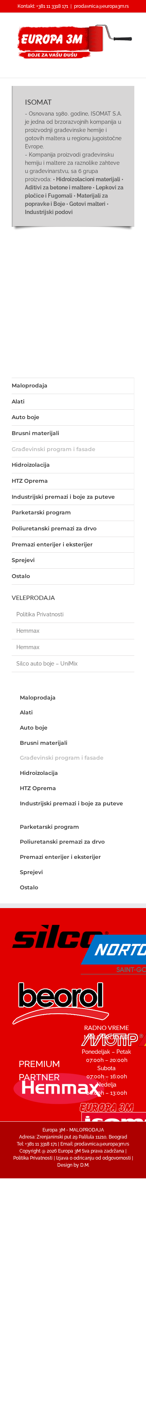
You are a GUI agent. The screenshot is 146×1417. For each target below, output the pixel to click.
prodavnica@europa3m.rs (101, 6)
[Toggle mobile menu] (131, 66)
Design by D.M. (73, 1165)
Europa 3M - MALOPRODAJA (73, 1130)
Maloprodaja (29, 385)
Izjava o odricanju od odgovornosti (93, 1158)
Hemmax (27, 631)
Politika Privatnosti (39, 614)
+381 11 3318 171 (52, 6)
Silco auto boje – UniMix (46, 663)
